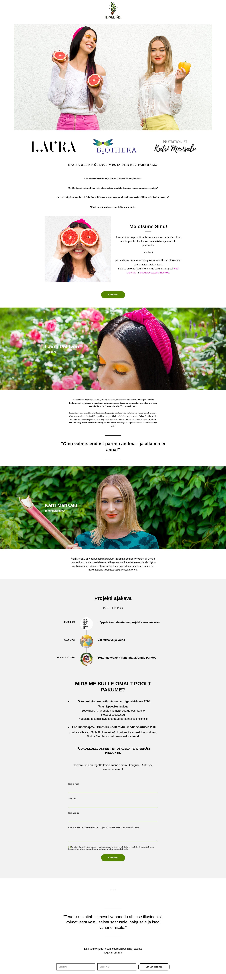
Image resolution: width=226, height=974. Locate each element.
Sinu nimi (72, 798)
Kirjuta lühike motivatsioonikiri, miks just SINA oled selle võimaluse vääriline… (104, 827)
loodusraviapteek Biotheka (154, 272)
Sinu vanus (73, 813)
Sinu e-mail (73, 784)
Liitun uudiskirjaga (154, 967)
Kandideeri (113, 858)
